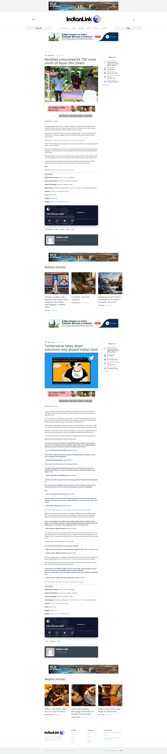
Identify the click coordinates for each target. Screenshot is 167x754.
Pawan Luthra (101, 305)
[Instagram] (58, 239)
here (61, 184)
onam (73, 229)
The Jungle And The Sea (112, 82)
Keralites (62, 229)
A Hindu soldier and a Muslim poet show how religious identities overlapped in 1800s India (56, 302)
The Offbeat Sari (110, 69)
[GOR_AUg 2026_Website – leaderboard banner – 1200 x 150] (83, 6)
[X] (63, 239)
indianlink (54, 198)
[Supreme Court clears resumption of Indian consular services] (110, 283)
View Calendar (106, 84)
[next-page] (48, 313)
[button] (133, 19)
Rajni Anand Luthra (76, 302)
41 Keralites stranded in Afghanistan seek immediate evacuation (68, 140)
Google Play (80, 188)
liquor (67, 229)
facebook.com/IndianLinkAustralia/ (59, 191)
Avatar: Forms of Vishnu (112, 73)
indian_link (53, 195)
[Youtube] (65, 239)
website (65, 177)
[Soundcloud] (61, 239)
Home (46, 51)
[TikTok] (116, 751)
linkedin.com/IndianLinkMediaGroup (59, 201)
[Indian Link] (83, 19)
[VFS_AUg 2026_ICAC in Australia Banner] (83, 36)
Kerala (56, 229)
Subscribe (60, 181)
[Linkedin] (60, 239)
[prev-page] (46, 313)
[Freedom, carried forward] (83, 283)
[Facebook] (56, 239)
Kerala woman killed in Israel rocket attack (62, 170)
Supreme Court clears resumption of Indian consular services (109, 299)
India (49, 51)
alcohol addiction (49, 229)
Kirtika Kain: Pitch (111, 78)
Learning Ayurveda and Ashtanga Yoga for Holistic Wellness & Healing (113, 64)
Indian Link (51, 55)
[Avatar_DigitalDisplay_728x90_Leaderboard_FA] (71, 109)
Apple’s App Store (70, 188)
